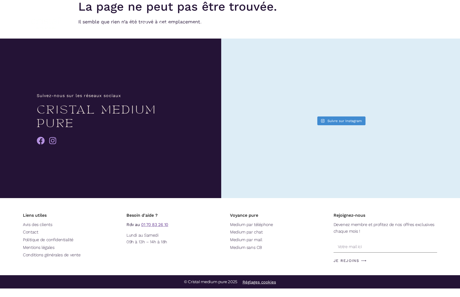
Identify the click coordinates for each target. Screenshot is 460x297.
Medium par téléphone (251, 224)
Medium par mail (246, 239)
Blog (289, 24)
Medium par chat (246, 232)
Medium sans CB (246, 247)
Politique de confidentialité (48, 239)
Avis (133, 24)
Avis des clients (37, 224)
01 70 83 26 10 (154, 224)
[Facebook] (41, 141)
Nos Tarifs (200, 24)
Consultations (159, 24)
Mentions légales (38, 247)
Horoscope (236, 24)
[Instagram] (53, 141)
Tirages (262, 24)
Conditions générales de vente (51, 254)
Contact (30, 232)
